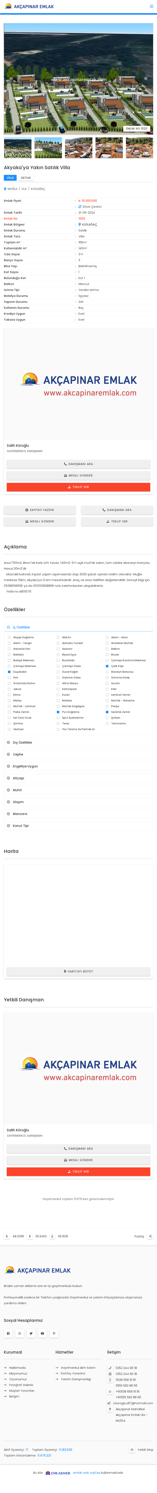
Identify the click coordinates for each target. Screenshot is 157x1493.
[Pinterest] (54, 1333)
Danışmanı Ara (80, 464)
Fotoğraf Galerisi (21, 1385)
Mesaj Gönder (81, 476)
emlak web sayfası (86, 1473)
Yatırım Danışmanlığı (76, 1379)
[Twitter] (31, 1333)
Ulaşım (18, 802)
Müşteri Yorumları (21, 1391)
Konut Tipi (21, 826)
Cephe (18, 754)
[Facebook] (8, 1333)
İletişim (14, 1396)
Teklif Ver (81, 487)
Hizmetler (65, 1352)
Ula (24, 189)
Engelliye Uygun (25, 766)
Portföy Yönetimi (73, 1373)
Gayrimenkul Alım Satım (78, 1368)
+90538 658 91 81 (127, 1391)
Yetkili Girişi (145, 1450)
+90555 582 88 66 (128, 1397)
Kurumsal (13, 1352)
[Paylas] (150, 1236)
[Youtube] (42, 1333)
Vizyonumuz (18, 1379)
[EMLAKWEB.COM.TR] (58, 1473)
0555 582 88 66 (126, 1386)
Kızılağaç (38, 189)
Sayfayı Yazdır (42, 510)
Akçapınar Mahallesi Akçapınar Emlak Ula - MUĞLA (132, 1415)
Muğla (12, 189)
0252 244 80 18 (126, 1368)
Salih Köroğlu (18, 445)
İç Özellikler (21, 627)
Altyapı (18, 778)
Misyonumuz (18, 1373)
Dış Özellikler (22, 742)
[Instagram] (19, 1333)
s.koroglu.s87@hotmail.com (133, 1403)
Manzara (20, 814)
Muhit (17, 790)
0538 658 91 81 (126, 1380)
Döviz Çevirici (92, 207)
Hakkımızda (17, 1368)
